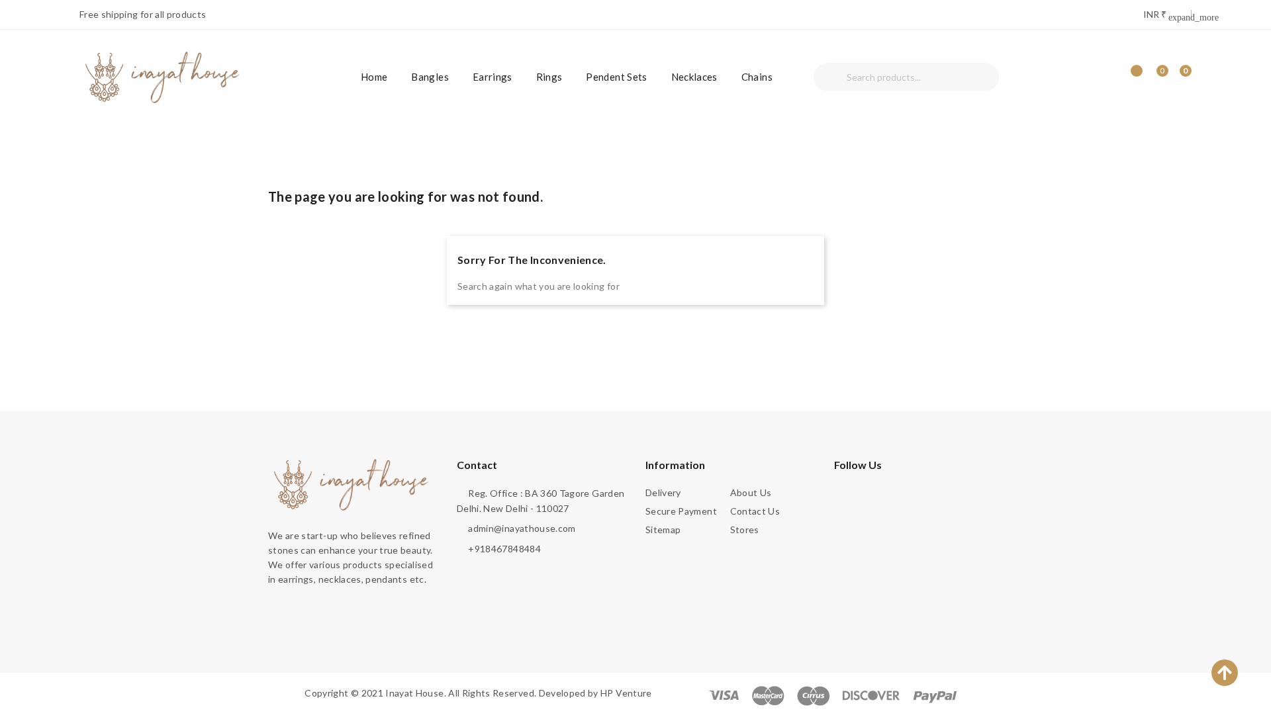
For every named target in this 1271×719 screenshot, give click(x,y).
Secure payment (681, 511)
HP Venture (626, 692)
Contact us (755, 511)
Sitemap (663, 529)
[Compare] (1132, 77)
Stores (744, 529)
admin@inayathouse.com (521, 528)
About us (751, 492)
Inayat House (414, 692)
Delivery (663, 492)
